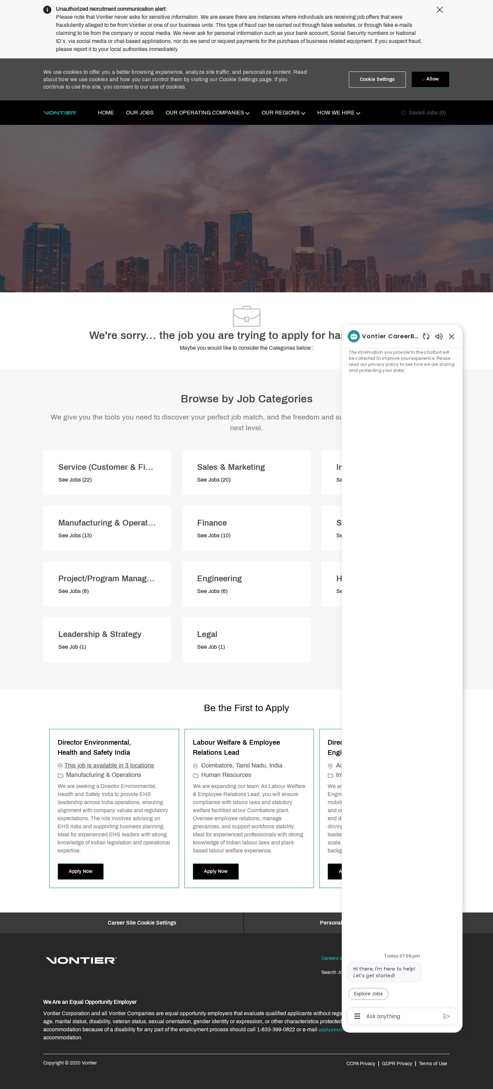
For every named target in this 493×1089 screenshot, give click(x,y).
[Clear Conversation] (426, 336)
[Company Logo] (60, 112)
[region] (402, 675)
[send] (447, 1016)
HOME (106, 112)
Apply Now (86, 871)
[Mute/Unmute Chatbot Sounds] (439, 336)
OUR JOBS (140, 112)
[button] (377, 79)
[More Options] (357, 1016)
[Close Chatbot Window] (451, 336)
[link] (81, 960)
